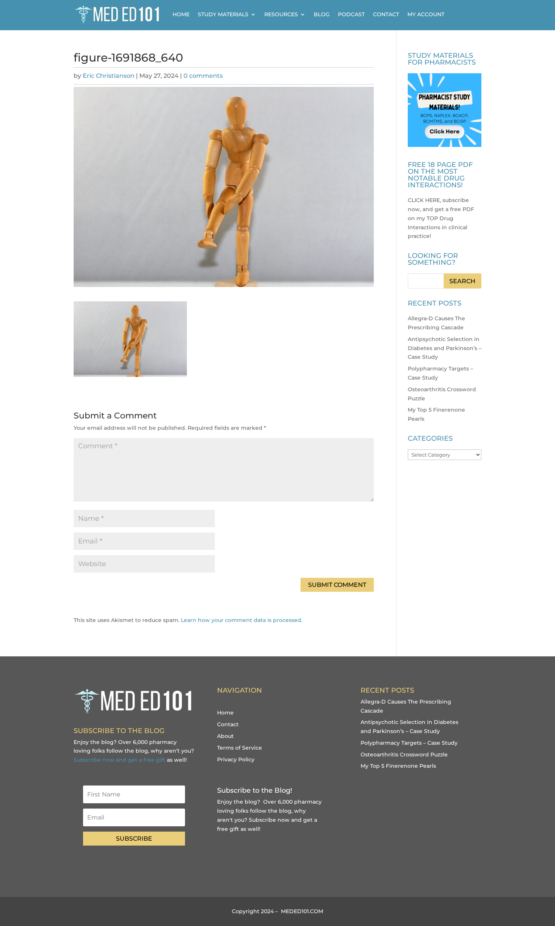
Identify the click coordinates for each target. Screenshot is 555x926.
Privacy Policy (235, 759)
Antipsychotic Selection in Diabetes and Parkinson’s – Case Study (444, 348)
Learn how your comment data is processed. (241, 620)
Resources (281, 14)
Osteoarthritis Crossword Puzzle (404, 754)
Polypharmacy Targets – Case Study (409, 742)
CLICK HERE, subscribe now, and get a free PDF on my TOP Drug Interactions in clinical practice (441, 218)
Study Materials (223, 14)
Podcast (351, 14)
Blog (322, 14)
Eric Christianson (108, 75)
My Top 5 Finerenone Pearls (398, 765)
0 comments (203, 75)
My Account (425, 14)
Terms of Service (239, 747)
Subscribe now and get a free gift (119, 759)
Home (181, 14)
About (225, 736)
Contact (386, 14)
